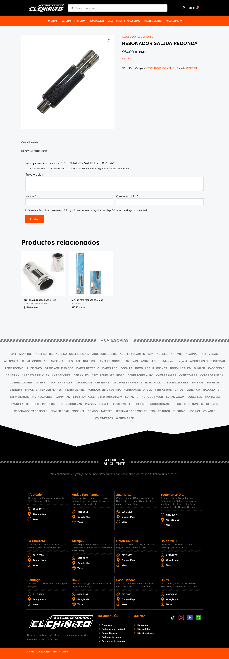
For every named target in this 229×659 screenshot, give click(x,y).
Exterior (67, 21)
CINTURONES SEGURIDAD (108, 375)
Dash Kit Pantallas (62, 382)
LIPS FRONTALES (84, 397)
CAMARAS (12, 375)
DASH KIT (42, 382)
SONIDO (93, 411)
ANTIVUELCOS (150, 361)
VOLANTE (209, 411)
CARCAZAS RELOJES (35, 375)
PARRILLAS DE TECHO (25, 404)
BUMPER (199, 368)
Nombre (30, 196)
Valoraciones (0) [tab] (29, 142)
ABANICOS (26, 354)
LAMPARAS (63, 397)
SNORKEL (78, 411)
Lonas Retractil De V (110, 397)
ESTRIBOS (212, 382)
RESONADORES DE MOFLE (137, 36)
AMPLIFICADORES (111, 361)
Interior (81, 21)
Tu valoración (35, 174)
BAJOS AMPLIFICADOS (59, 368)
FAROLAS (31, 389)
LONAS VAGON (175, 397)
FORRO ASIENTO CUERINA (104, 389)
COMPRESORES (166, 375)
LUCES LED (195, 397)
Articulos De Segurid (174, 361)
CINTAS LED (81, 375)
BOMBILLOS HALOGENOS (151, 368)
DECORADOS (84, 382)
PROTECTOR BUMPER (189, 404)
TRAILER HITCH (160, 411)
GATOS (179, 389)
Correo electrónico (127, 196)
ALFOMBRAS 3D (14, 361)
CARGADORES (61, 375)
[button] (109, 41)
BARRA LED (109, 368)
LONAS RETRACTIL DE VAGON (144, 397)
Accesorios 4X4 (175, 21)
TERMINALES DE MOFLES (131, 411)
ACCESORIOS (133, 21)
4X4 (13, 354)
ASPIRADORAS (14, 368)
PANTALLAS (213, 397)
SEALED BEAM (60, 411)
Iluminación (97, 21)
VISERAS (194, 411)
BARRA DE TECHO (87, 368)
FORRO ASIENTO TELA (138, 389)
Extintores (16, 389)
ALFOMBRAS (210, 354)
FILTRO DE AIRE (75, 389)
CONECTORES (188, 375)
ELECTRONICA (115, 21)
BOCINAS (126, 368)
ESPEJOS (197, 382)
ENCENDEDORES (177, 382)
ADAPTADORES (158, 354)
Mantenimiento (153, 21)
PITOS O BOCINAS (71, 404)
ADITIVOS (177, 354)
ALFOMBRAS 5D (37, 361)
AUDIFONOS (34, 368)
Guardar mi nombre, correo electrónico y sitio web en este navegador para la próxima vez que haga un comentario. (88, 210)
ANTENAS (131, 361)
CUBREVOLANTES (21, 382)
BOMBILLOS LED (180, 368)
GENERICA (191, 68)
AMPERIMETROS (86, 361)
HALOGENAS (211, 389)
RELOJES (212, 404)
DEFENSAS (102, 382)
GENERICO (193, 389)
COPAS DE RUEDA (211, 375)
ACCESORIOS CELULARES (72, 354)
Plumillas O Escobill (96, 404)
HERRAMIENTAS (18, 397)
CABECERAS (216, 368)
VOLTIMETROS (104, 418)
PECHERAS (49, 404)
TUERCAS (179, 411)
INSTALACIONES (42, 397)
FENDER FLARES (51, 389)
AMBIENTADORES (61, 361)
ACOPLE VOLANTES (132, 354)
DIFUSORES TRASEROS (127, 382)
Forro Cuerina (163, 389)
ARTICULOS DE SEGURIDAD (207, 361)
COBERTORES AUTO (140, 375)
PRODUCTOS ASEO (160, 404)
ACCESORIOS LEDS (104, 354)
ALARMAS (192, 354)
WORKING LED (125, 418)
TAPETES (106, 411)
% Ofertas (52, 21)
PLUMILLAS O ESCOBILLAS (129, 404)
